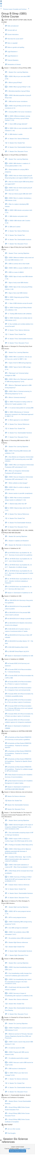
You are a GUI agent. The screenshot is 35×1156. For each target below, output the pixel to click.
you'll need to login (24, 1148)
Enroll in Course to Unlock (17, 1151)
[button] (1, 2)
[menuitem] (1, 4)
